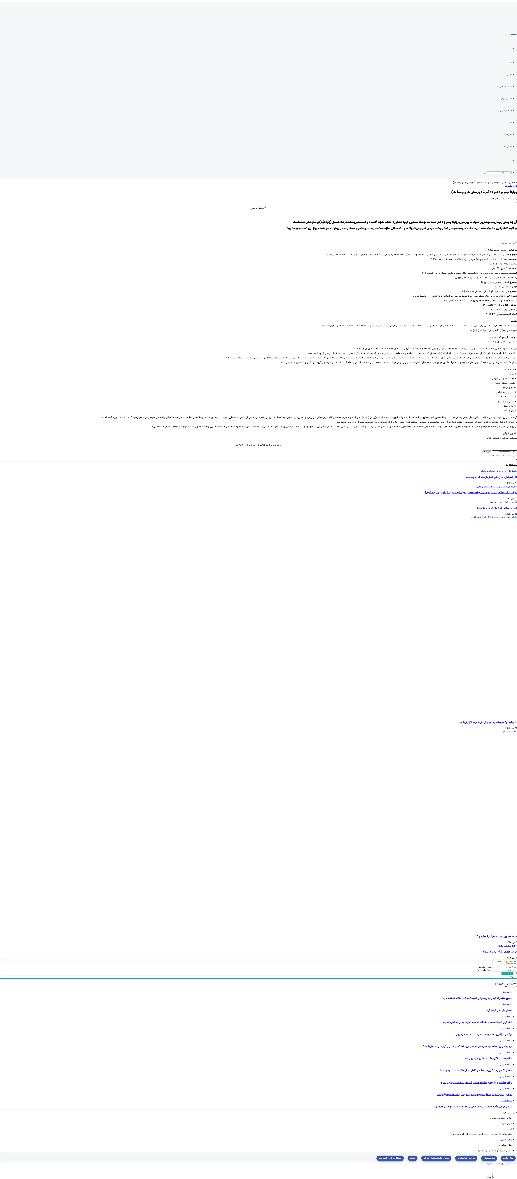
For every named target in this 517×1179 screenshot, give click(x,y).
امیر (510, 1128)
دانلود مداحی (506, 86)
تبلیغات (508, 134)
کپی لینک (487, 452)
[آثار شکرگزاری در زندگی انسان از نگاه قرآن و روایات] (499, 471)
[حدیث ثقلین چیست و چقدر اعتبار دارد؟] (315, 831)
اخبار (509, 74)
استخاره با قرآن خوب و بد (390, 1158)
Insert (489, 1177)
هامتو (412, 1158)
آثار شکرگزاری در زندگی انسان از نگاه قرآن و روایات (491, 477)
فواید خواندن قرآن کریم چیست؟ (500, 952)
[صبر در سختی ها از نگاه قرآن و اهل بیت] (503, 501)
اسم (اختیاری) (485, 967)
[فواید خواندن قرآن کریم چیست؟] (507, 945)
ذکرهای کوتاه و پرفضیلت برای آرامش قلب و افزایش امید (488, 722)
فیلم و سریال (505, 110)
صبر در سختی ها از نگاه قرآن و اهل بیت (496, 508)
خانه (510, 62)
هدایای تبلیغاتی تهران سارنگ (436, 1158)
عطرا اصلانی (506, 1139)
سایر (510, 122)
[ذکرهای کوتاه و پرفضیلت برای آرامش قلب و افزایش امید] (315, 616)
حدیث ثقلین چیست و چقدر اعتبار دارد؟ (496, 936)
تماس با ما (507, 146)
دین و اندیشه (506, 182)
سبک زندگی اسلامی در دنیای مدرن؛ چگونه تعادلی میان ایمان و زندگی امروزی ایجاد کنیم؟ (471, 492)
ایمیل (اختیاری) (484, 970)
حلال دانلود (508, 1158)
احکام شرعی (506, 98)
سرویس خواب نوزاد (466, 1158)
